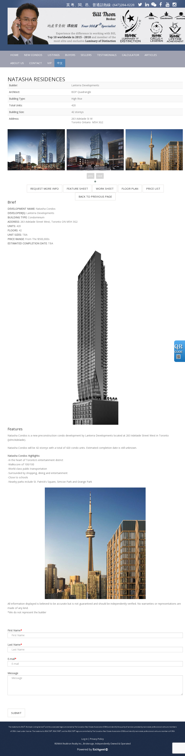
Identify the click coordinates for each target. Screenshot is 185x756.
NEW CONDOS (33, 55)
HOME (14, 55)
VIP (49, 63)
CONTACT (35, 63)
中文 (60, 63)
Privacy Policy (97, 738)
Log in (84, 738)
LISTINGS (54, 55)
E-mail (11, 659)
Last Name (14, 644)
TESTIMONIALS (107, 55)
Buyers (70, 55)
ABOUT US (17, 63)
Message (13, 673)
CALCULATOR (130, 55)
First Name (14, 630)
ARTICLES (151, 55)
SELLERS (86, 55)
